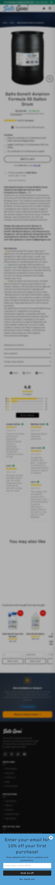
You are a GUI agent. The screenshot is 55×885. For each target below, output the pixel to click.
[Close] (51, 838)
